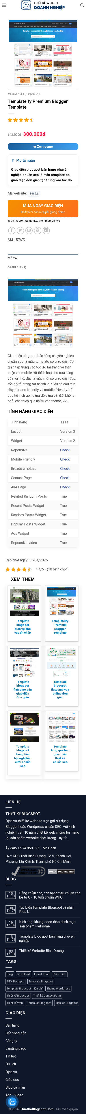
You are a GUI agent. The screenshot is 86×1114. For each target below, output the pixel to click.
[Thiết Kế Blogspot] (43, 5)
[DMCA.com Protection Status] (61, 871)
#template (30, 220)
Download (23, 974)
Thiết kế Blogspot (18, 995)
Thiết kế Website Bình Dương (41, 951)
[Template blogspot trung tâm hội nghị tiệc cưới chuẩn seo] (24, 727)
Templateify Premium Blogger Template (60, 626)
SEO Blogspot (15, 981)
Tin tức (11, 1056)
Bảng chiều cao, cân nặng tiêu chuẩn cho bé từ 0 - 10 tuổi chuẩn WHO (49, 895)
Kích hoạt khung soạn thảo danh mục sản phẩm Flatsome (47, 924)
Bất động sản (16, 1033)
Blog (10, 974)
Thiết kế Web (15, 1002)
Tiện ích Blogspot (67, 1002)
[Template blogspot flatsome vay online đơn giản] (61, 662)
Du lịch (11, 1064)
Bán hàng (12, 1025)
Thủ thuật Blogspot (39, 1002)
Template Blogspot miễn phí (25, 988)
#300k (19, 220)
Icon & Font (41, 974)
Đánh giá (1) (17, 267)
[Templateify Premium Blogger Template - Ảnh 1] (43, 54)
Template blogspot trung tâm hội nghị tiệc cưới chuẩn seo (22, 756)
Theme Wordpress (58, 988)
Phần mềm (59, 974)
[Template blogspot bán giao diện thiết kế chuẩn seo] (61, 727)
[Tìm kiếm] (82, 5)
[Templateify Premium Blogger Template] (61, 601)
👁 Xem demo (43, 146)
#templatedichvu (49, 220)
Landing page (16, 1048)
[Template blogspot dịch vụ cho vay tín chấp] (24, 601)
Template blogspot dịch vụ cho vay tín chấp (22, 626)
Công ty (11, 1041)
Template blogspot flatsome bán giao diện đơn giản (22, 689)
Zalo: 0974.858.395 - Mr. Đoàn (32, 848)
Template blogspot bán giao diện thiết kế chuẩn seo (60, 754)
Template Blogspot (41, 981)
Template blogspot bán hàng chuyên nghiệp (47, 938)
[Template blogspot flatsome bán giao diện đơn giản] (24, 662)
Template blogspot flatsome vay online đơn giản (60, 689)
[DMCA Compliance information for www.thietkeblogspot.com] (28, 871)
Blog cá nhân (15, 1087)
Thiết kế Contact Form (47, 995)
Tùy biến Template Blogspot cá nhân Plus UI (46, 909)
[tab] (43, 258)
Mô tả (12, 258)
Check (65, 450)
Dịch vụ (11, 1072)
